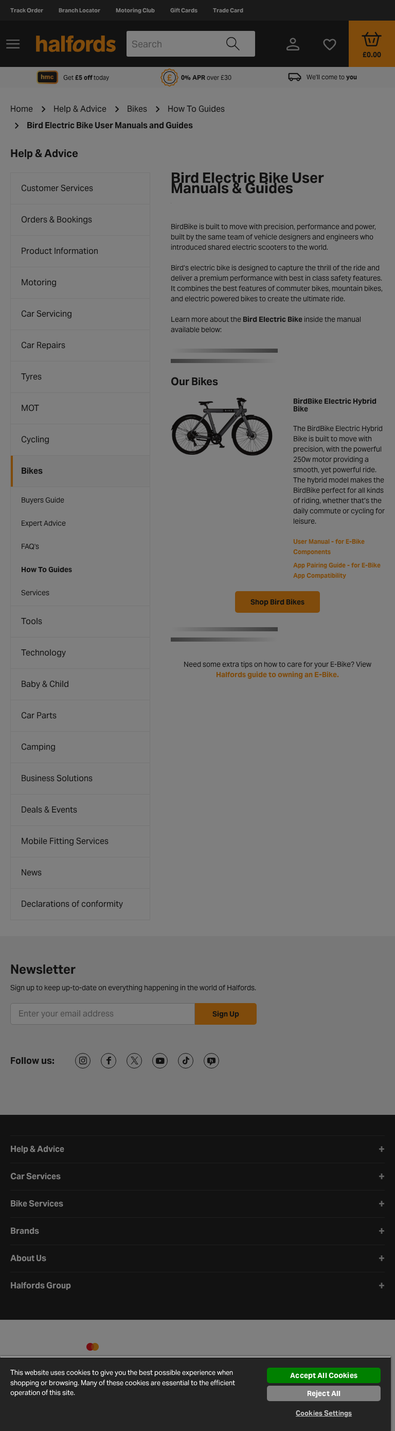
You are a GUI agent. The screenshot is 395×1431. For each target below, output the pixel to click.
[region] (195, 1393)
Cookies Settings (324, 1413)
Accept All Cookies (323, 1375)
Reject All (323, 1393)
